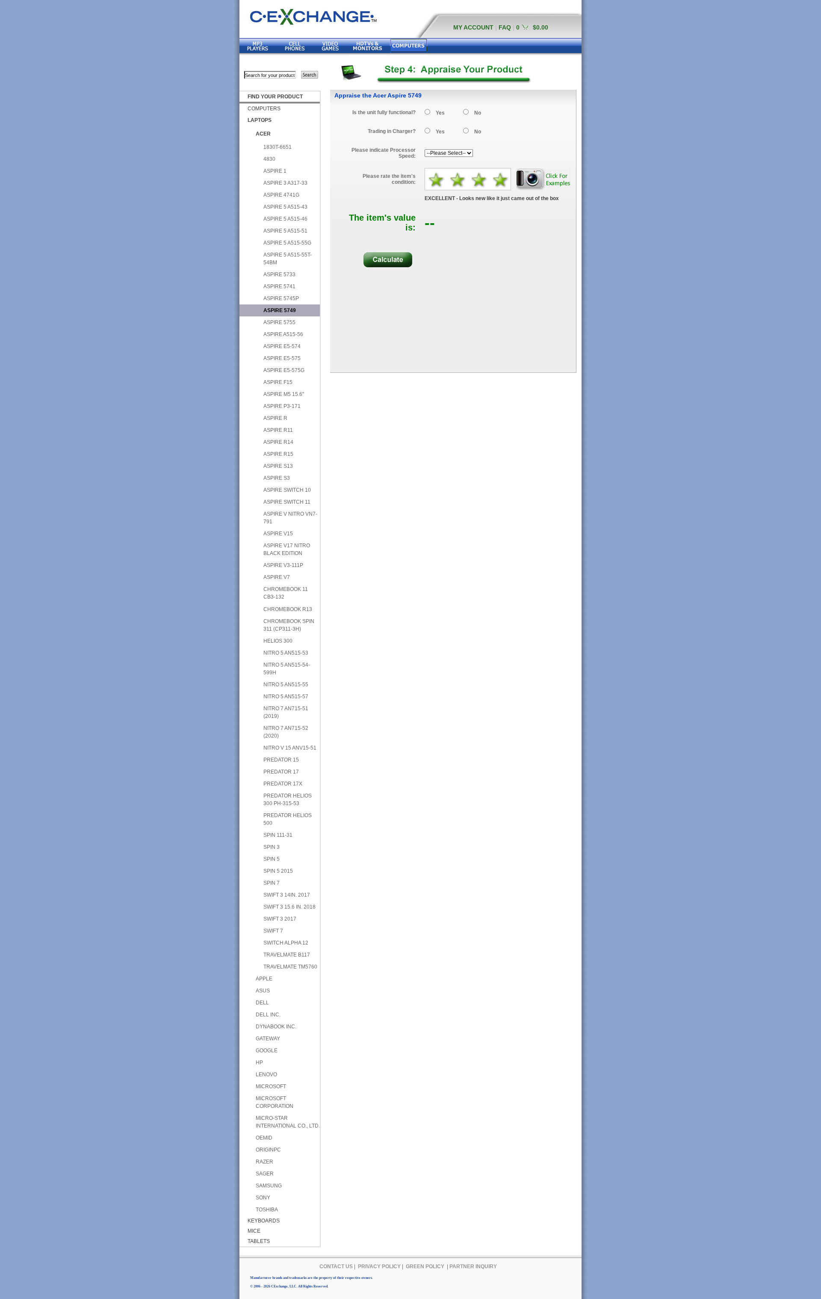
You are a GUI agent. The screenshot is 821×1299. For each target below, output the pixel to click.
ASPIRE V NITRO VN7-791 (290, 518)
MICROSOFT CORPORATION (274, 1102)
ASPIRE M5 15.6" (283, 394)
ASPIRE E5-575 (282, 358)
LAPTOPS (260, 120)
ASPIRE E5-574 (282, 346)
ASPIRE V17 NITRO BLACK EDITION (286, 549)
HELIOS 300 (277, 641)
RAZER (264, 1162)
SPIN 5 (271, 859)
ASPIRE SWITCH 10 (287, 490)
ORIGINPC (268, 1150)
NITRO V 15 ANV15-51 (289, 748)
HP (259, 1063)
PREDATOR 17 (281, 772)
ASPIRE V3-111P (283, 565)
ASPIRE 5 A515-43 (285, 207)
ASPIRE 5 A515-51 (285, 231)
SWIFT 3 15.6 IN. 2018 (289, 907)
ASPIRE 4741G (281, 195)
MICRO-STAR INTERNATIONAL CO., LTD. (288, 1122)
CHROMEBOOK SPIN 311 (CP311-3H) (288, 625)
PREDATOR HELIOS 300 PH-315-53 (287, 799)
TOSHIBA (267, 1210)
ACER (263, 134)
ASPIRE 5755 (279, 322)
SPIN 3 (271, 847)
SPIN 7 (271, 883)
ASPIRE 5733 (279, 275)
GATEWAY (268, 1039)
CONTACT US (336, 1266)
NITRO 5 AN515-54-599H (286, 669)
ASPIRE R (275, 418)
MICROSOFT (271, 1086)
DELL (262, 1003)
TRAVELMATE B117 (286, 955)
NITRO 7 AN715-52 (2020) (285, 732)
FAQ (505, 27)
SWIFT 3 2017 (279, 919)
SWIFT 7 (273, 931)
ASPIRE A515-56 (283, 334)
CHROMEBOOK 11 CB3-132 (285, 593)
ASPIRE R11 (278, 430)
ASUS (263, 991)
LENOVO (266, 1075)
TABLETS (259, 1241)
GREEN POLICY (425, 1266)
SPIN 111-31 (277, 835)
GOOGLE (267, 1051)
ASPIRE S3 (276, 478)
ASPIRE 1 (274, 171)
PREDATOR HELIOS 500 (287, 819)
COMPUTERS (264, 109)
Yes (440, 113)
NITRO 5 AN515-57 (285, 697)
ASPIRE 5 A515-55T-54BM (287, 259)
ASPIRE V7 (276, 577)
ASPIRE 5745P (281, 298)
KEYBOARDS (264, 1221)
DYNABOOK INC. (276, 1027)
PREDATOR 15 (281, 760)
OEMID (264, 1138)
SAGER (265, 1174)
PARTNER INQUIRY (473, 1266)
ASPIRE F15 (277, 382)
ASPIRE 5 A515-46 (285, 219)
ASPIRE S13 (278, 466)
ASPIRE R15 (278, 454)
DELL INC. (268, 1015)
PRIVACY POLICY (379, 1266)
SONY (263, 1198)
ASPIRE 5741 (279, 286)
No (477, 113)
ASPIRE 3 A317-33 (285, 183)
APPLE (264, 979)
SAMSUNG (269, 1186)
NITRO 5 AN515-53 (285, 653)
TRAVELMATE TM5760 (290, 967)
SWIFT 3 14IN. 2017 (286, 895)
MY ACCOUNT (473, 27)
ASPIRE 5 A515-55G (287, 243)
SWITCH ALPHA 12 (285, 943)
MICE (254, 1231)
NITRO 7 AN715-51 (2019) (285, 712)
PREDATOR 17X (282, 784)
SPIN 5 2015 (278, 871)
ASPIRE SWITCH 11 (286, 502)
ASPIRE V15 (278, 534)
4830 (269, 159)
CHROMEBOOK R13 (287, 609)
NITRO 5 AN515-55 (285, 685)
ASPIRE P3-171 (282, 406)
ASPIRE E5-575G (283, 370)
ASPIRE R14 (278, 442)
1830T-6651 (277, 147)
